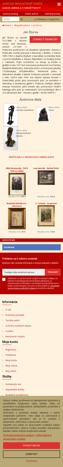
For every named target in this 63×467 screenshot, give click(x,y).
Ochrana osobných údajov (18, 325)
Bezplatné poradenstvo (16, 394)
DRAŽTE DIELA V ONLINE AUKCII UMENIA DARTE (31, 157)
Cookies (9, 331)
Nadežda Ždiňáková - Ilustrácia (17, 204)
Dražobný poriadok (14, 315)
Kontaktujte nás (13, 384)
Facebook (9, 247)
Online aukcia (31, 13)
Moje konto (11, 360)
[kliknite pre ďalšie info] (10, 114)
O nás (8, 309)
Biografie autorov (22, 25)
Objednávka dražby (14, 389)
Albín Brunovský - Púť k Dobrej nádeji (17, 169)
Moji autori (10, 371)
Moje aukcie (11, 365)
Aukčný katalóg (10, 13)
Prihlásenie (41, 19)
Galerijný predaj (52, 13)
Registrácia (54, 19)
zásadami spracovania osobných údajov (33, 287)
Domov (7, 25)
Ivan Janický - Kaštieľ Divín (46, 168)
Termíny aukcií (12, 320)
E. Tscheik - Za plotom (46, 203)
